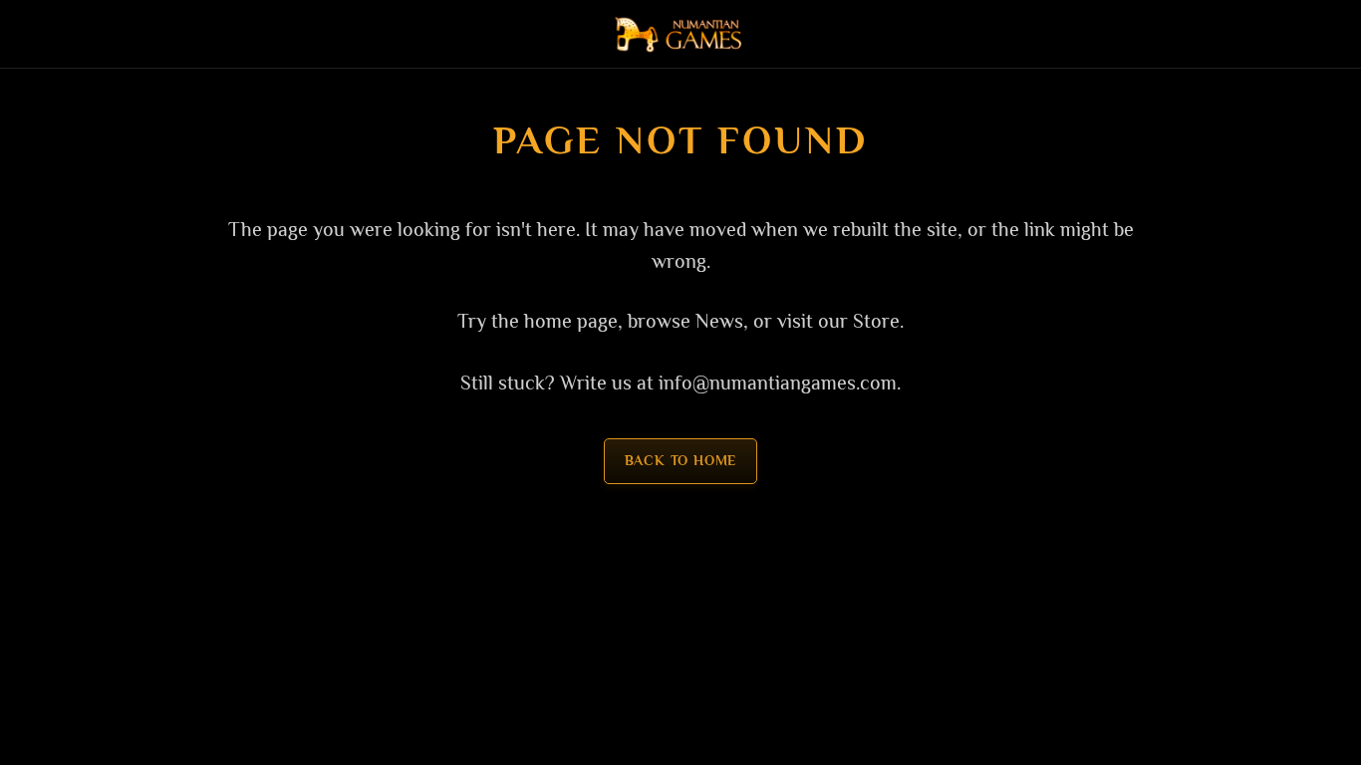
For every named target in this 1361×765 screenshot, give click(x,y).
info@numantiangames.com (778, 382)
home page (571, 321)
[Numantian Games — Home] (681, 34)
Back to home (681, 460)
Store (876, 321)
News (719, 321)
